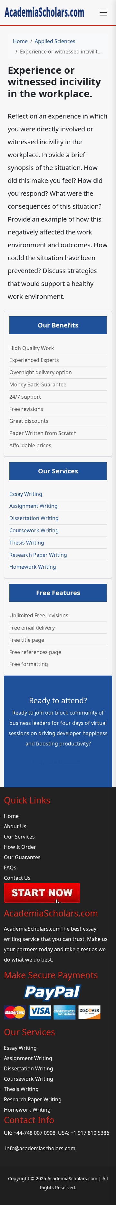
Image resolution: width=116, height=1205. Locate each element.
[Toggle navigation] (103, 12)
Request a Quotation (58, 761)
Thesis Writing (26, 542)
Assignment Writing (33, 505)
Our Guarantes (22, 857)
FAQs (10, 867)
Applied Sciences (55, 41)
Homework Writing (32, 566)
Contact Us (17, 877)
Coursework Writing (34, 530)
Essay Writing (25, 494)
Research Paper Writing (38, 554)
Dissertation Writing (34, 518)
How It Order (20, 846)
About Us (15, 826)
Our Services (19, 836)
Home (20, 41)
